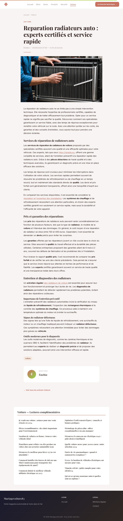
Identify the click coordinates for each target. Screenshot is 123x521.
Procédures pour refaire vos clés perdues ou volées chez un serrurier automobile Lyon (37, 445)
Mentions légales (99, 502)
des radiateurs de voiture (56, 283)
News (45, 4)
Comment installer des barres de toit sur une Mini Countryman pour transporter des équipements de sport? (38, 463)
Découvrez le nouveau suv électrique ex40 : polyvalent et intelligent (83, 437)
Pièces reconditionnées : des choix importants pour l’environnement (38, 429)
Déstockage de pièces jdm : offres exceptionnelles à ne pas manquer (79, 429)
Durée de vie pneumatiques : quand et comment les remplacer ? (81, 453)
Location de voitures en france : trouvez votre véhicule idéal (38, 437)
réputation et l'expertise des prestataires (43, 198)
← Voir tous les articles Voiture (37, 390)
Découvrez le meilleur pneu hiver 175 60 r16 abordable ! (37, 453)
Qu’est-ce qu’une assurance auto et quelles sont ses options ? (83, 477)
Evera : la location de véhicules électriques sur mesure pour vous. (84, 461)
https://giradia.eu (67, 152)
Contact (96, 506)
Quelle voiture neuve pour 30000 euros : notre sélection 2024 (84, 445)
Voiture (73, 4)
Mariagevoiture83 (14, 498)
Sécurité (64, 4)
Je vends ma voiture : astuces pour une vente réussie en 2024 (37, 421)
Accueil (30, 4)
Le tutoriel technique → (107, 4)
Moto (38, 4)
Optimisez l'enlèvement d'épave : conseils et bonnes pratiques (83, 421)
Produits (54, 4)
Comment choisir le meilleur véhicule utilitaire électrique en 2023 (35, 472)
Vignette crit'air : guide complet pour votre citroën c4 (83, 469)
